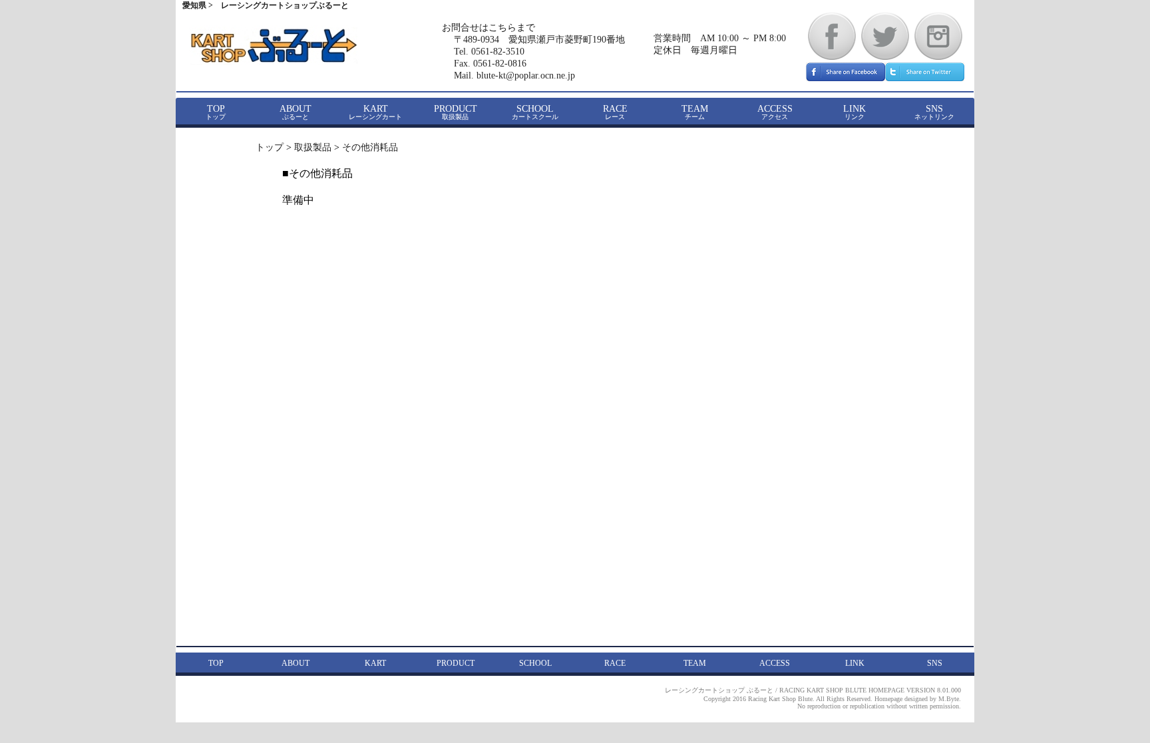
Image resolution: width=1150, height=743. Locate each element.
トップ (270, 147)
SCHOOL (535, 112)
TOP (216, 112)
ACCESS (775, 112)
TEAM (694, 112)
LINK (854, 112)
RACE (615, 112)
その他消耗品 (370, 147)
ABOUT (295, 112)
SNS (934, 112)
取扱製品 (312, 147)
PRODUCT (455, 112)
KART (375, 112)
